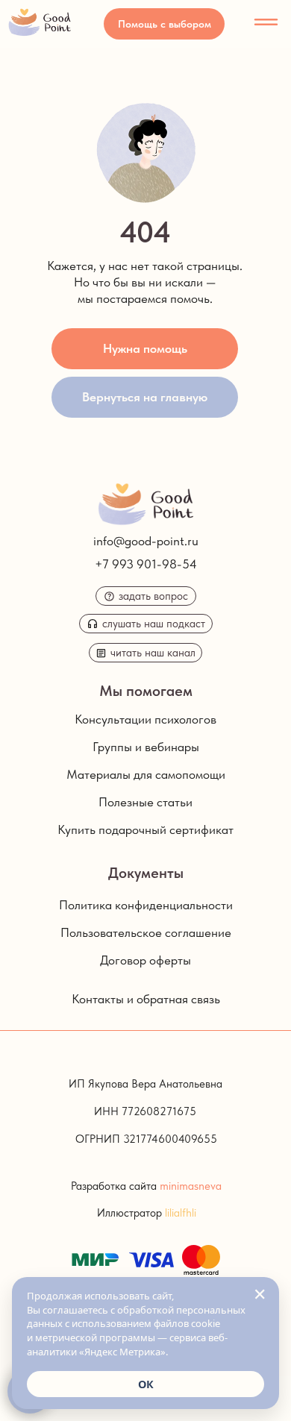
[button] (164, 24)
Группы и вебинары (146, 746)
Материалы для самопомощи (145, 774)
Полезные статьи (145, 801)
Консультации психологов (145, 719)
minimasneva (191, 1186)
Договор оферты (145, 960)
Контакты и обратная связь (146, 998)
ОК (146, 1384)
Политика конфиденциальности (146, 904)
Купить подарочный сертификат (145, 829)
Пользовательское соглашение (145, 932)
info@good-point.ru (145, 540)
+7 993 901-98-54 (146, 563)
